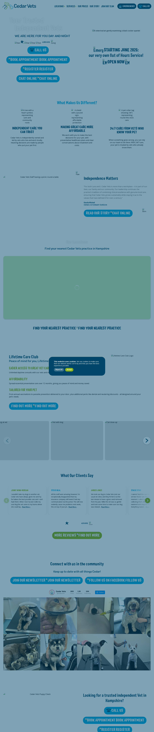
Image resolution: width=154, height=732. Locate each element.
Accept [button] (69, 369)
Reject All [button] (58, 369)
